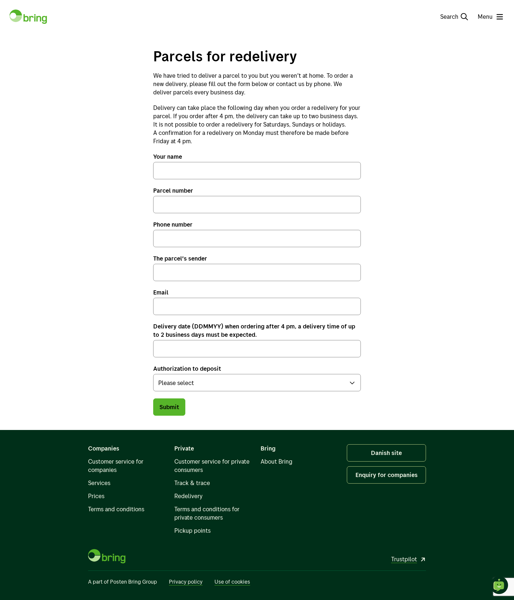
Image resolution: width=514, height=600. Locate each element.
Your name (167, 156)
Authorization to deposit (187, 368)
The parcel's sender (180, 258)
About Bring (276, 461)
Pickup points (192, 530)
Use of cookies (232, 581)
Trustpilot (404, 559)
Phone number (172, 224)
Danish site (386, 452)
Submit (169, 407)
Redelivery (188, 496)
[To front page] (28, 17)
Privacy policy (186, 581)
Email (160, 292)
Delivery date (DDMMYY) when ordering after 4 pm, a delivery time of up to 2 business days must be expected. (254, 330)
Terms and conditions (116, 509)
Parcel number (173, 190)
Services (99, 483)
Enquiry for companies (386, 475)
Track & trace (192, 483)
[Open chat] (499, 585)
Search (449, 16)
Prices (96, 496)
